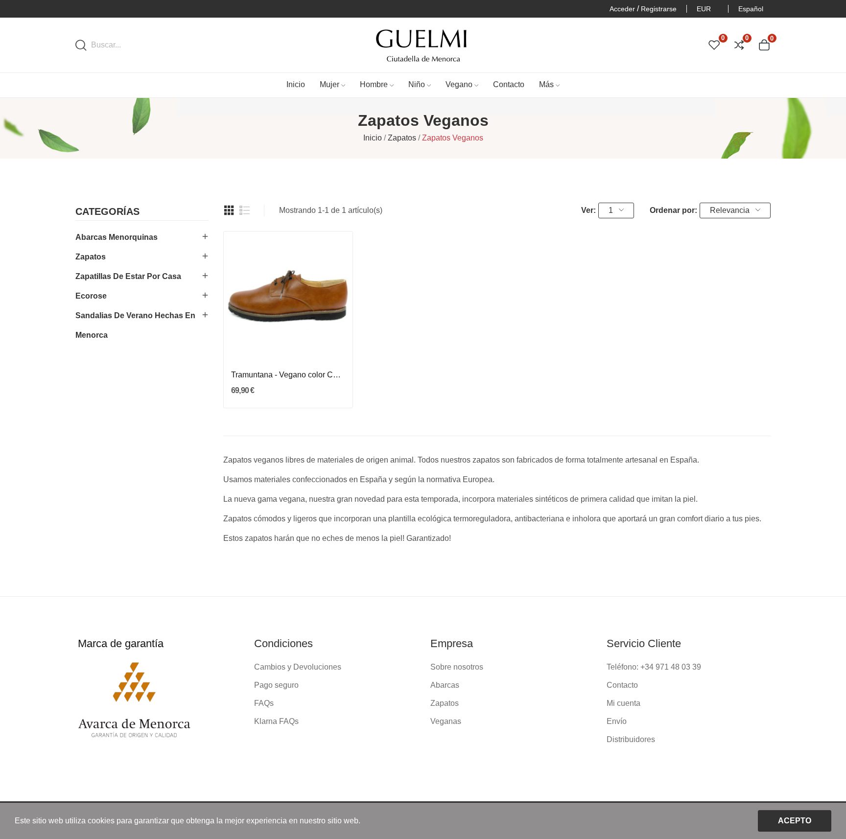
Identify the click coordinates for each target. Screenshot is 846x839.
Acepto (794, 820)
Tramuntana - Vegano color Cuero (288, 375)
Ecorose (91, 296)
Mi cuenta (623, 703)
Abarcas (444, 685)
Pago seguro (276, 685)
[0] (714, 45)
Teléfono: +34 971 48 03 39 (654, 667)
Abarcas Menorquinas (116, 237)
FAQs (264, 703)
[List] (245, 210)
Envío (617, 721)
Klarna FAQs (276, 721)
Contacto (622, 685)
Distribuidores (631, 739)
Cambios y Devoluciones (297, 667)
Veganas (445, 721)
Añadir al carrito (288, 341)
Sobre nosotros (456, 667)
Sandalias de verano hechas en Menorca (135, 325)
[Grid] (229, 210)
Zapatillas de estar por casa (128, 276)
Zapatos (90, 257)
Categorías (107, 212)
